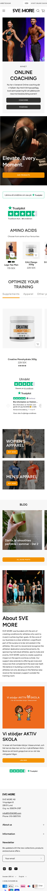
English (21, 876)
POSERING (23, 107)
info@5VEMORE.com (12, 813)
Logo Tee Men (11, 265)
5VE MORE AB (12, 881)
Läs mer (23, 760)
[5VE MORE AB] (23, 10)
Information (9, 834)
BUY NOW (12, 483)
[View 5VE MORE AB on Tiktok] (10, 869)
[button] (37, 10)
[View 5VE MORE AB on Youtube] (16, 869)
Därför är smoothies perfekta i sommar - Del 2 (21, 542)
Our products (23, 175)
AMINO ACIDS (23, 230)
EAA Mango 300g (31, 263)
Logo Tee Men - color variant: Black (9, 262)
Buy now (12, 452)
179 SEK (11, 268)
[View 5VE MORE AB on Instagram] (4, 869)
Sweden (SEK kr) (8, 876)
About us (7, 824)
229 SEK (31, 268)
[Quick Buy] (12, 255)
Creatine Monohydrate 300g (22, 359)
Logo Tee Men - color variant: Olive (13, 262)
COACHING (23, 100)
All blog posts (23, 560)
